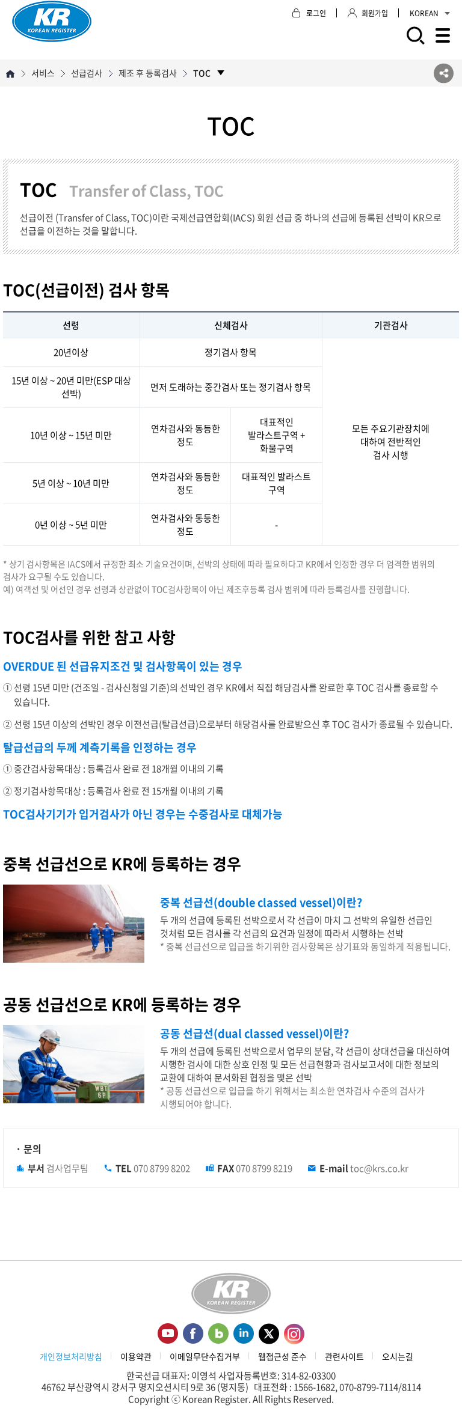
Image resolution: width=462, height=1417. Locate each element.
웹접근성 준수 (282, 1356)
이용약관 (136, 1356)
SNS (444, 73)
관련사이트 (344, 1356)
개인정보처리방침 (71, 1356)
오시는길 (397, 1356)
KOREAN (424, 13)
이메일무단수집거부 (205, 1356)
